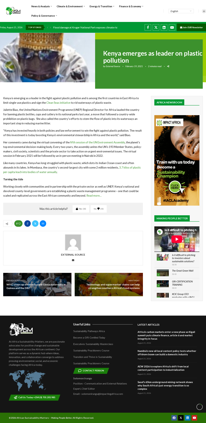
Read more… (94, 195)
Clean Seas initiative (58, 102)
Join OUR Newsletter (192, 27)
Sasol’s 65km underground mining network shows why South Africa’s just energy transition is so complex (165, 385)
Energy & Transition (101, 6)
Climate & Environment (70, 6)
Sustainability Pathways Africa (89, 331)
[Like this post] (19, 223)
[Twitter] (156, 27)
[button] (47, 27)
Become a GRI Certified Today (89, 337)
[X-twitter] (181, 418)
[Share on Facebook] (27, 223)
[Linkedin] (164, 27)
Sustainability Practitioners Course (91, 350)
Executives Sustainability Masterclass (93, 344)
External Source (113, 66)
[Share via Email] (43, 223)
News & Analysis (40, 6)
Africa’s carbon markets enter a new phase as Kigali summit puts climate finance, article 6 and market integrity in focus (166, 335)
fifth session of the (81, 142)
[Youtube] (172, 27)
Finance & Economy (130, 6)
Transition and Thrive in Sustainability (92, 357)
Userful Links (81, 324)
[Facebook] (148, 27)
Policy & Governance (43, 15)
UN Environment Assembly (109, 142)
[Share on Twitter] (35, 223)
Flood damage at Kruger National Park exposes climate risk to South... (91, 27)
